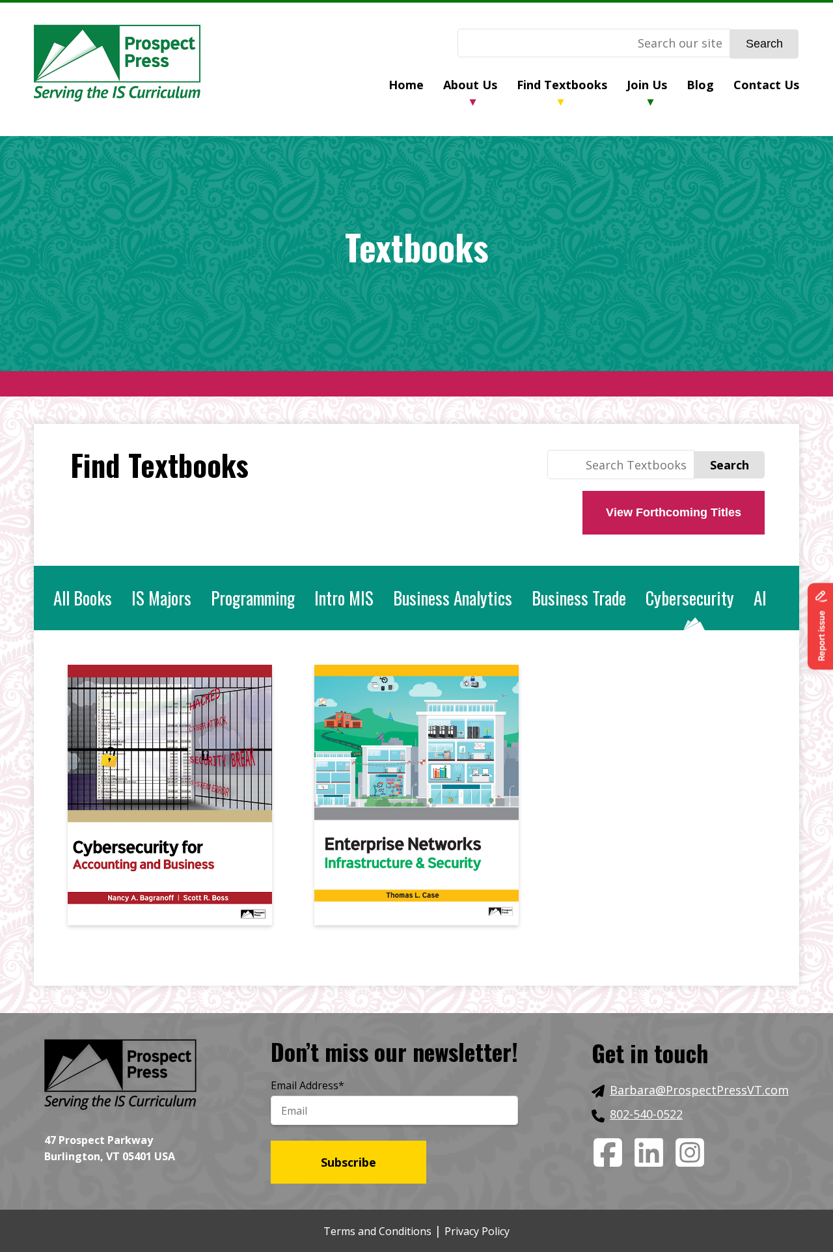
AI (760, 598)
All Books (82, 598)
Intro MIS (344, 598)
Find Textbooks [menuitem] (562, 84)
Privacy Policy (477, 1231)
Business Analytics (452, 598)
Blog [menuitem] (700, 84)
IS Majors (161, 598)
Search (764, 43)
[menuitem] (416, 86)
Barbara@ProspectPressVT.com (699, 1090)
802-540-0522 (646, 1114)
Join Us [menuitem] (647, 84)
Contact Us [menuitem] (766, 84)
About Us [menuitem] (470, 84)
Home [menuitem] (406, 84)
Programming (253, 598)
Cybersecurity (690, 598)
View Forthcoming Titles (673, 512)
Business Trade (579, 598)
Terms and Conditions (377, 1231)
